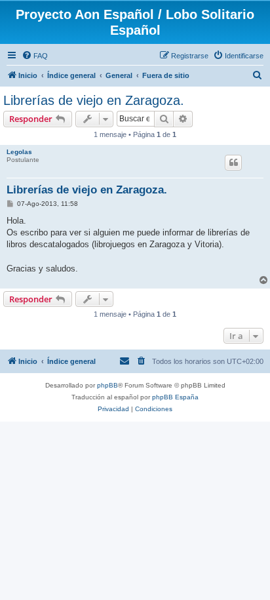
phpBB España (175, 397)
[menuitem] (35, 56)
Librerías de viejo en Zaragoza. (93, 100)
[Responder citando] (233, 162)
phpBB (107, 385)
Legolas (19, 151)
